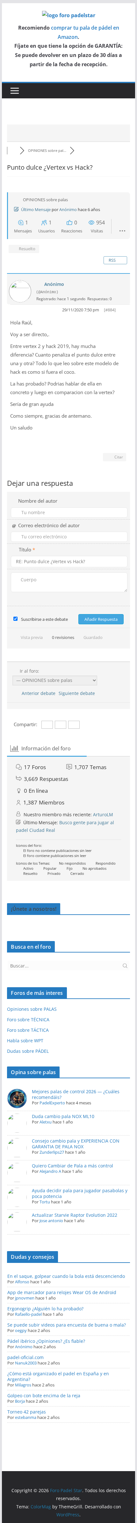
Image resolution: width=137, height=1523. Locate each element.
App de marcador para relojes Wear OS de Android (61, 1292)
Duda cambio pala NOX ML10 (63, 1116)
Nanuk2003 (26, 1363)
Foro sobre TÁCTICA (28, 1030)
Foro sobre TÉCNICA (28, 1020)
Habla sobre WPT (25, 1041)
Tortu (45, 1202)
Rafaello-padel (28, 1314)
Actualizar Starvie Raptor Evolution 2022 (74, 1215)
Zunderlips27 (52, 1152)
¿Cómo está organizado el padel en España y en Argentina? (58, 1376)
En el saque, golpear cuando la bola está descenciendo (66, 1276)
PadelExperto (52, 1103)
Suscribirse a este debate (44, 619)
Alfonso (22, 1282)
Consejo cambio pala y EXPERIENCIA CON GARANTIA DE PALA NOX (75, 1144)
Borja (20, 1401)
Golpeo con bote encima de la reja (43, 1395)
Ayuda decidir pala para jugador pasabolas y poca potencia (79, 1193)
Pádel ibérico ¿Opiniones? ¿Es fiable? (46, 1341)
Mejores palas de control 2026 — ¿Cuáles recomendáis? (75, 1094)
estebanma (25, 1417)
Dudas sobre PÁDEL (28, 1051)
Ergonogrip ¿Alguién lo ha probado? (45, 1309)
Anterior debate (37, 693)
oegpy (21, 1330)
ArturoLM (103, 814)
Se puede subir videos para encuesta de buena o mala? (66, 1325)
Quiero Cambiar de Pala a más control (72, 1166)
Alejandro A (50, 1171)
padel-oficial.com (25, 1357)
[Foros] (13, 150)
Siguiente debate (78, 693)
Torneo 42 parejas (26, 1412)
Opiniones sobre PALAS (32, 1009)
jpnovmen (24, 1298)
